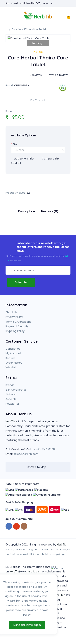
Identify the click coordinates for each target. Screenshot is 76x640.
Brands (10, 385)
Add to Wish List (23, 158)
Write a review (58, 75)
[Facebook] (9, 526)
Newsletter (12, 404)
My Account (13, 353)
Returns (10, 358)
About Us (11, 312)
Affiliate (10, 394)
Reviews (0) (49, 211)
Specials (11, 399)
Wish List (11, 367)
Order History (14, 363)
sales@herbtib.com (26, 454)
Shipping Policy (15, 331)
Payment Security (17, 326)
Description (26, 211)
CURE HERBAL (22, 85)
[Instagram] (24, 526)
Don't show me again (27, 625)
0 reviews (36, 75)
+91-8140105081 (46, 449)
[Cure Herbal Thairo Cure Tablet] (38, 38)
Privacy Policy (14, 317)
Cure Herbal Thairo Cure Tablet (29, 29)
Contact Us (13, 349)
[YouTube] (16, 526)
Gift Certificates (16, 390)
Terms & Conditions (18, 322)
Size (15, 144)
